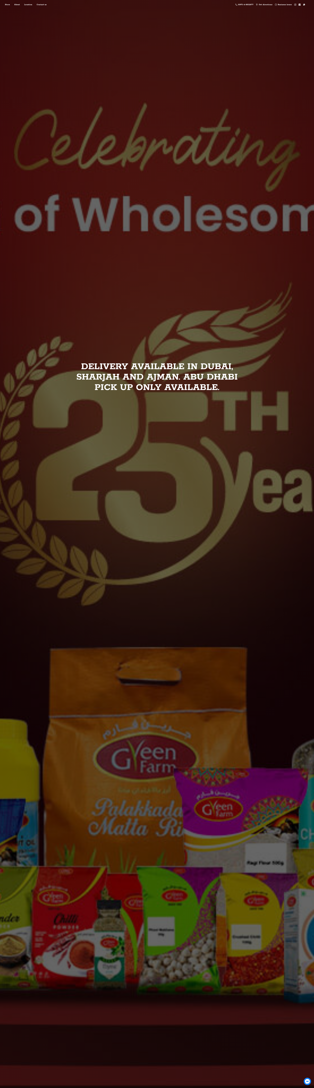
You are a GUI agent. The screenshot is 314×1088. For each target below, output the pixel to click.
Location (28, 5)
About (17, 5)
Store (7, 5)
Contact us (42, 5)
